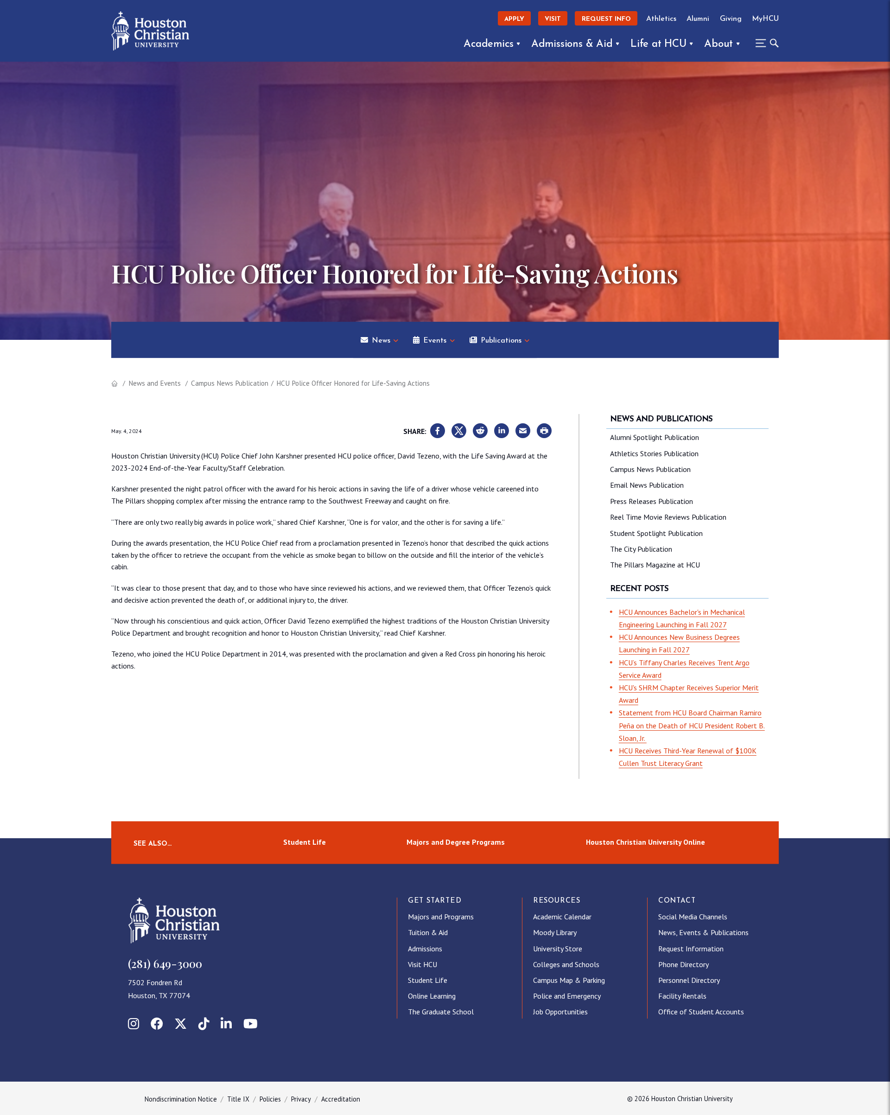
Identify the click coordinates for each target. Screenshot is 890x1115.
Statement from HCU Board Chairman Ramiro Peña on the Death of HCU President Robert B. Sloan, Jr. (692, 725)
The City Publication (641, 549)
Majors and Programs (441, 916)
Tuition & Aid (428, 932)
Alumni (698, 19)
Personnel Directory (689, 980)
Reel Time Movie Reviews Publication (668, 517)
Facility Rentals (682, 995)
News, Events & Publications (703, 932)
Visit (553, 19)
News (381, 340)
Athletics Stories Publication (654, 453)
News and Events (154, 383)
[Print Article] (544, 431)
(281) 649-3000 (165, 963)
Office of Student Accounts (701, 1011)
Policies (270, 1099)
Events (434, 340)
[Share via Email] (522, 431)
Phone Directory (683, 964)
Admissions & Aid (572, 44)
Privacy (301, 1099)
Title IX (238, 1099)
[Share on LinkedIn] (501, 431)
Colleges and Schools (566, 964)
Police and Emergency (567, 995)
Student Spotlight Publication (656, 533)
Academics (488, 44)
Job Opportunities (560, 1011)
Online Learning (432, 995)
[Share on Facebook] (437, 431)
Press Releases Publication (651, 501)
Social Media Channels (692, 916)
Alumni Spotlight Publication (654, 437)
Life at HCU (658, 44)
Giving (731, 19)
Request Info (606, 19)
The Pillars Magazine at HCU (655, 564)
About (718, 44)
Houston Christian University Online (645, 842)
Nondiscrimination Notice (181, 1099)
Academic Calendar (562, 916)
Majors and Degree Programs (456, 842)
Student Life (304, 842)
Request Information (691, 948)
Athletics (661, 19)
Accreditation (340, 1099)
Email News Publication (647, 485)
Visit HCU (422, 964)
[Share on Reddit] (480, 431)
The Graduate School (441, 1011)
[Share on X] (458, 431)
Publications (501, 340)
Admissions (425, 948)
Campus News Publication (229, 383)
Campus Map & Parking (569, 980)
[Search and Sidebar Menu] (764, 43)
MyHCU (765, 19)
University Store (557, 948)
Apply (514, 19)
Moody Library (555, 932)
